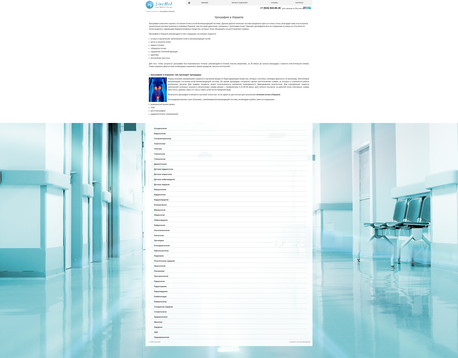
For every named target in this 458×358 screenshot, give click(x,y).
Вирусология (160, 134)
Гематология (159, 144)
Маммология (159, 210)
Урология (158, 322)
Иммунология (160, 189)
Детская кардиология (163, 169)
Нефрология (159, 225)
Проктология (160, 266)
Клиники (204, 3)
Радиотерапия (160, 286)
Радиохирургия (161, 291)
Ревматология (160, 302)
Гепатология (159, 154)
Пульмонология (161, 276)
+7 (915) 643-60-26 (270, 8)
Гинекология (159, 159)
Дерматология (160, 164)
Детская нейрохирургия (164, 179)
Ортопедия (159, 240)
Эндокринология (161, 337)
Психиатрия (159, 271)
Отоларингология (162, 246)
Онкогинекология (162, 230)
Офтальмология (161, 251)
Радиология (159, 281)
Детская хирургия (162, 184)
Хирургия (158, 327)
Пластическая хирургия (164, 261)
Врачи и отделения (239, 3)
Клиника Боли (160, 205)
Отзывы (274, 3)
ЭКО (156, 332)
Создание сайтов (295, 342)
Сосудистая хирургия (163, 307)
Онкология (159, 235)
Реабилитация (160, 296)
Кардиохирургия (161, 200)
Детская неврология (163, 174)
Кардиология (160, 195)
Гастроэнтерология (162, 139)
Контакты (299, 3)
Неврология (159, 215)
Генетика (158, 149)
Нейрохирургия (161, 220)
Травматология (160, 317)
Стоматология (160, 312)
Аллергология (160, 128)
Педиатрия (159, 256)
